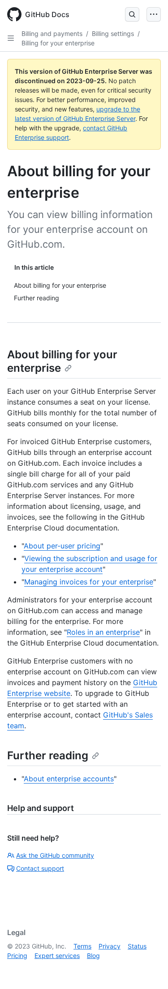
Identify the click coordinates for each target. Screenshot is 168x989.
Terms (82, 946)
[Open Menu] (153, 14)
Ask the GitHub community (55, 855)
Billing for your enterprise (58, 43)
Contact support (40, 868)
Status (137, 946)
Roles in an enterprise (103, 632)
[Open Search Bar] (132, 14)
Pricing (17, 955)
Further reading (47, 755)
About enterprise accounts (69, 778)
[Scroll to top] (148, 969)
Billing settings (113, 33)
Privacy (110, 946)
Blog (93, 955)
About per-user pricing (62, 545)
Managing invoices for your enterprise (88, 581)
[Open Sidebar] (11, 38)
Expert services (57, 955)
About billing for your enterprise (62, 361)
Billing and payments (52, 33)
